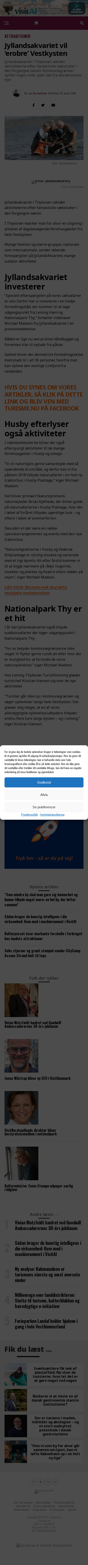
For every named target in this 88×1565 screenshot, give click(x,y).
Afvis (44, 795)
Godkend (44, 782)
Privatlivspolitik (29, 814)
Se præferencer (44, 807)
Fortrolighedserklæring (52, 814)
